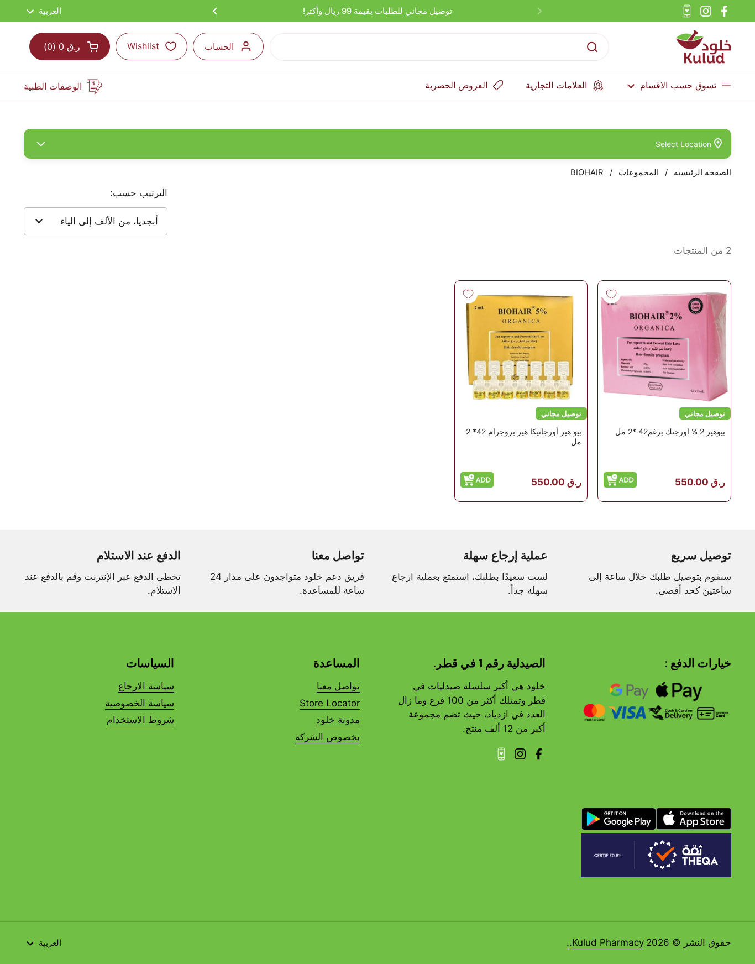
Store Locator (330, 703)
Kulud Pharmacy (607, 942)
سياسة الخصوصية (139, 703)
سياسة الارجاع (146, 685)
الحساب (219, 46)
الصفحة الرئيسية (702, 172)
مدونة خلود (338, 719)
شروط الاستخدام (140, 719)
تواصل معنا (338, 685)
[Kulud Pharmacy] (703, 47)
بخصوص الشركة (327, 736)
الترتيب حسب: (138, 192)
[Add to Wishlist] (611, 294)
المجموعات (638, 172)
